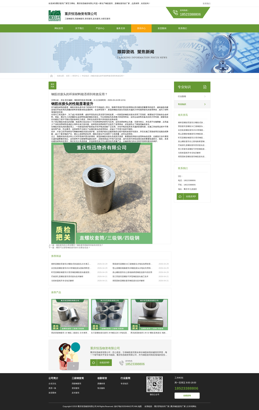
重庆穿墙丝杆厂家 (161, 406)
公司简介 (53, 378)
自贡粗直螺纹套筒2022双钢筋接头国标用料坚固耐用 (71, 268)
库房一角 (52, 388)
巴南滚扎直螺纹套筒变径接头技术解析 (67, 276)
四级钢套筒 (76, 383)
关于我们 (79, 28)
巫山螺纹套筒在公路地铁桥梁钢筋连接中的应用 (132, 272)
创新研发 (102, 378)
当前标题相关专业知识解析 (62, 281)
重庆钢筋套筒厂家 (178, 406)
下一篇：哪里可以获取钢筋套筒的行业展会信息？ (69, 247)
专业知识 (85, 76)
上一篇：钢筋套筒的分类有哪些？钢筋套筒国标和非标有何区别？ (76, 245)
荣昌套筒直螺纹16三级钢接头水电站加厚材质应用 (133, 264)
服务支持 (120, 28)
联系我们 (206, 3)
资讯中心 (141, 28)
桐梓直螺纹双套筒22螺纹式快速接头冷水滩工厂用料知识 (71, 264)
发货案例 (162, 28)
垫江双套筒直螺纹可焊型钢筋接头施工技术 (130, 276)
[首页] (51, 76)
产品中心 (100, 28)
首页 (68, 76)
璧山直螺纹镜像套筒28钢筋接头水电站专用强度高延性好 (133, 268)
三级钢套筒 (78, 378)
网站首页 (58, 28)
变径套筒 (75, 388)
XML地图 (138, 406)
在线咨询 (187, 395)
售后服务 (101, 388)
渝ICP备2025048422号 (124, 406)
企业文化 (52, 383)
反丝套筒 (75, 393)
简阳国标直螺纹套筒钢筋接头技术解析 (129, 281)
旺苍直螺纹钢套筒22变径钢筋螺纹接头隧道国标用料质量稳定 (71, 272)
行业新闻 (182, 96)
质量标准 (101, 383)
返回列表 (52, 85)
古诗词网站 (191, 406)
